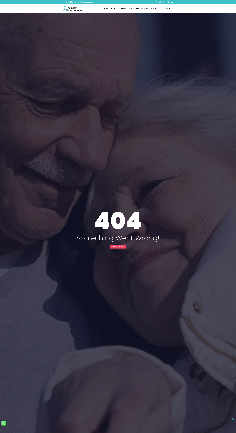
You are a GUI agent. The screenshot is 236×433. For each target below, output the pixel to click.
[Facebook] (156, 2)
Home (106, 8)
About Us (115, 8)
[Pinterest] (168, 2)
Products (125, 8)
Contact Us (167, 8)
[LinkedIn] (164, 2)
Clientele (155, 8)
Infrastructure (142, 8)
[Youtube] (172, 2)
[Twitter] (160, 2)
